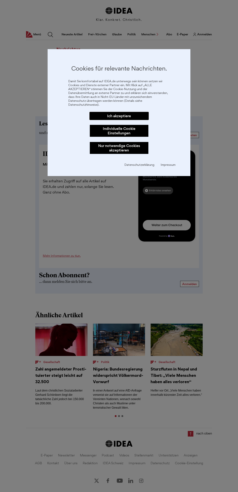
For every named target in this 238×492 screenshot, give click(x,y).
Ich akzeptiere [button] (119, 116)
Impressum (168, 165)
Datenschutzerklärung (139, 165)
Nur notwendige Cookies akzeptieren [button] (119, 147)
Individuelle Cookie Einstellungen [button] (119, 130)
